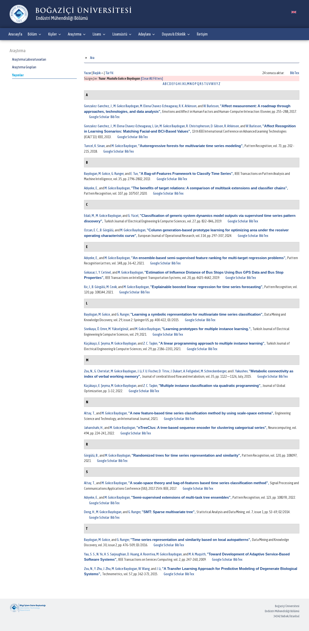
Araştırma (74, 34)
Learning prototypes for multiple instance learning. (206, 329)
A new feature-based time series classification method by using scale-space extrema (200, 413)
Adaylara (144, 34)
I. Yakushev (240, 371)
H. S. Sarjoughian (115, 554)
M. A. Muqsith (197, 554)
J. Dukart (176, 371)
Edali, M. (89, 215)
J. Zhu (107, 569)
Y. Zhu (98, 569)
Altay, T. (89, 413)
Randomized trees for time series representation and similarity (185, 455)
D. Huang (133, 554)
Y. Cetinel (104, 272)
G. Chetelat (102, 371)
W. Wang (144, 569)
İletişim (202, 34)
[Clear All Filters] (152, 78)
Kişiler (52, 34)
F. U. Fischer (150, 371)
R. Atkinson (231, 126)
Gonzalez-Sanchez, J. (98, 106)
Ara (92, 58)
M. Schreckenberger (213, 371)
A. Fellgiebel (191, 371)
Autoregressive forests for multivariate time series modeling (190, 146)
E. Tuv (134, 173)
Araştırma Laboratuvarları (29, 59)
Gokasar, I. (90, 272)
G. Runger (117, 173)
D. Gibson (217, 126)
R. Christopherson (198, 126)
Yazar (87, 73)
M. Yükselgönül (118, 329)
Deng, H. (89, 512)
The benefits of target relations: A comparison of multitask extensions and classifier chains (209, 188)
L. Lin (155, 126)
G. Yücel (133, 215)
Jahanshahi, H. (93, 427)
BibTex (294, 73)
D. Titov (164, 371)
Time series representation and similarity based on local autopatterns (190, 540)
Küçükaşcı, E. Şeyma (97, 343)
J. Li (139, 371)
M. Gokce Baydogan (126, 106)
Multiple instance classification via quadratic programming (209, 385)
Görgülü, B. (91, 455)
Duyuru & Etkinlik (174, 34)
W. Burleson (211, 106)
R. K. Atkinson (188, 106)
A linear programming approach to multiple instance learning (211, 343)
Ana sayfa (15, 34)
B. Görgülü (106, 230)
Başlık (97, 73)
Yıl (111, 73)
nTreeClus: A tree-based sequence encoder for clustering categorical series (201, 427)
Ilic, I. (87, 287)
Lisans (96, 34)
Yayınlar (18, 75)
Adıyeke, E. (91, 188)
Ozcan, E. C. (91, 230)
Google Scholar (99, 117)
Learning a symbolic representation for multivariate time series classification (196, 314)
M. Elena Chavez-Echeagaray (159, 106)
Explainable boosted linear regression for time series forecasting (206, 287)
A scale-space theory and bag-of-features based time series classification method (198, 483)
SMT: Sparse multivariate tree (168, 512)
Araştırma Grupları (24, 67)
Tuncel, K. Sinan (94, 146)
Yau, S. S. (89, 554)
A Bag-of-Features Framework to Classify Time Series (186, 173)
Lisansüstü (119, 34)
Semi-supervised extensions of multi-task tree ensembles (181, 497)
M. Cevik (111, 287)
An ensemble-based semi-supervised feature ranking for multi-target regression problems (208, 258)
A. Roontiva (147, 554)
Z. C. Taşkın (150, 343)
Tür (107, 73)
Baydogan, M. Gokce (97, 173)
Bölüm (32, 34)
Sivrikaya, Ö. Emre (95, 329)
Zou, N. (88, 371)
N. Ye (100, 554)
